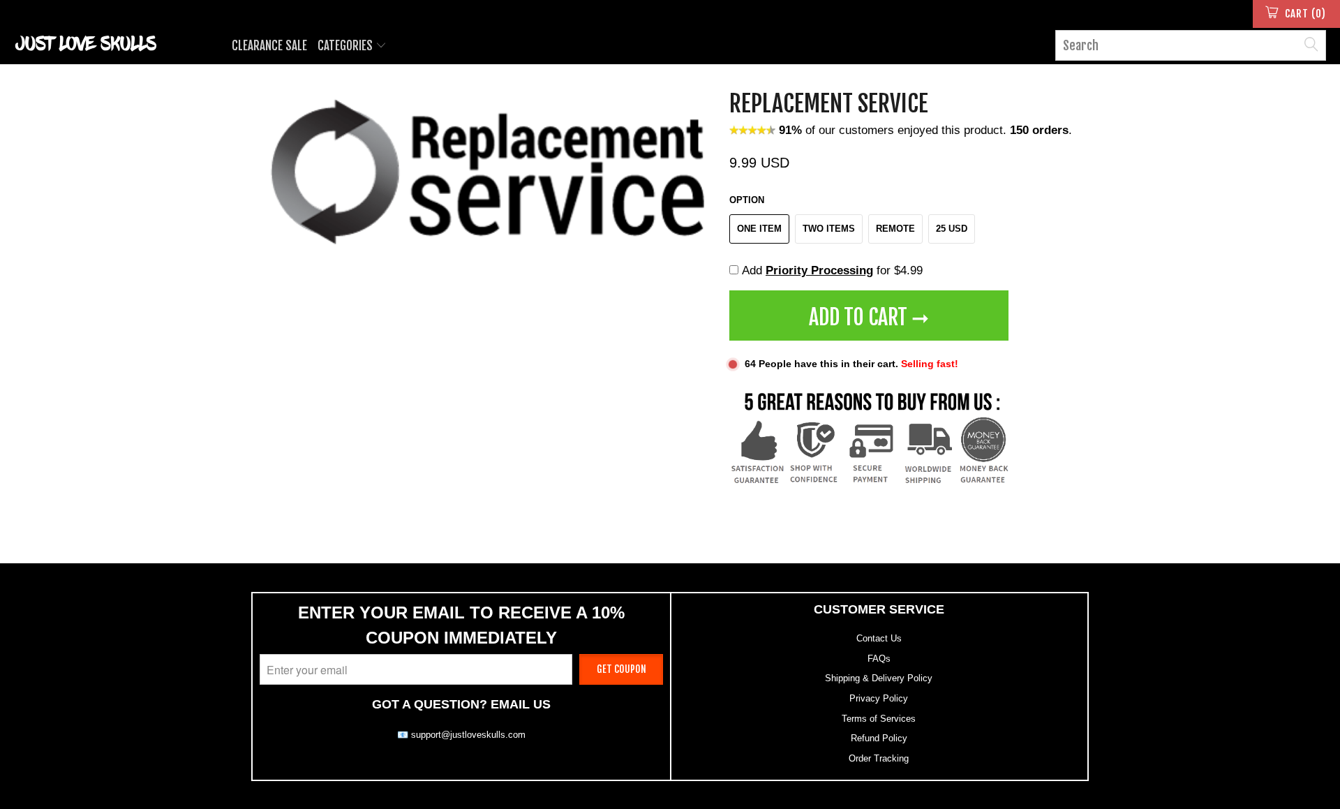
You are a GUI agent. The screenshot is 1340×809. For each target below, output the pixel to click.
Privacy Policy (878, 698)
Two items (829, 228)
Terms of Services (879, 718)
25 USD (951, 228)
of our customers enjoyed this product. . (925, 130)
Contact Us (879, 638)
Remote (895, 228)
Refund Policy (879, 738)
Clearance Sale (269, 45)
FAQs (879, 658)
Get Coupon (621, 669)
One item (759, 228)
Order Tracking (879, 758)
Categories (346, 45)
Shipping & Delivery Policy (878, 678)
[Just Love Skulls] (114, 43)
